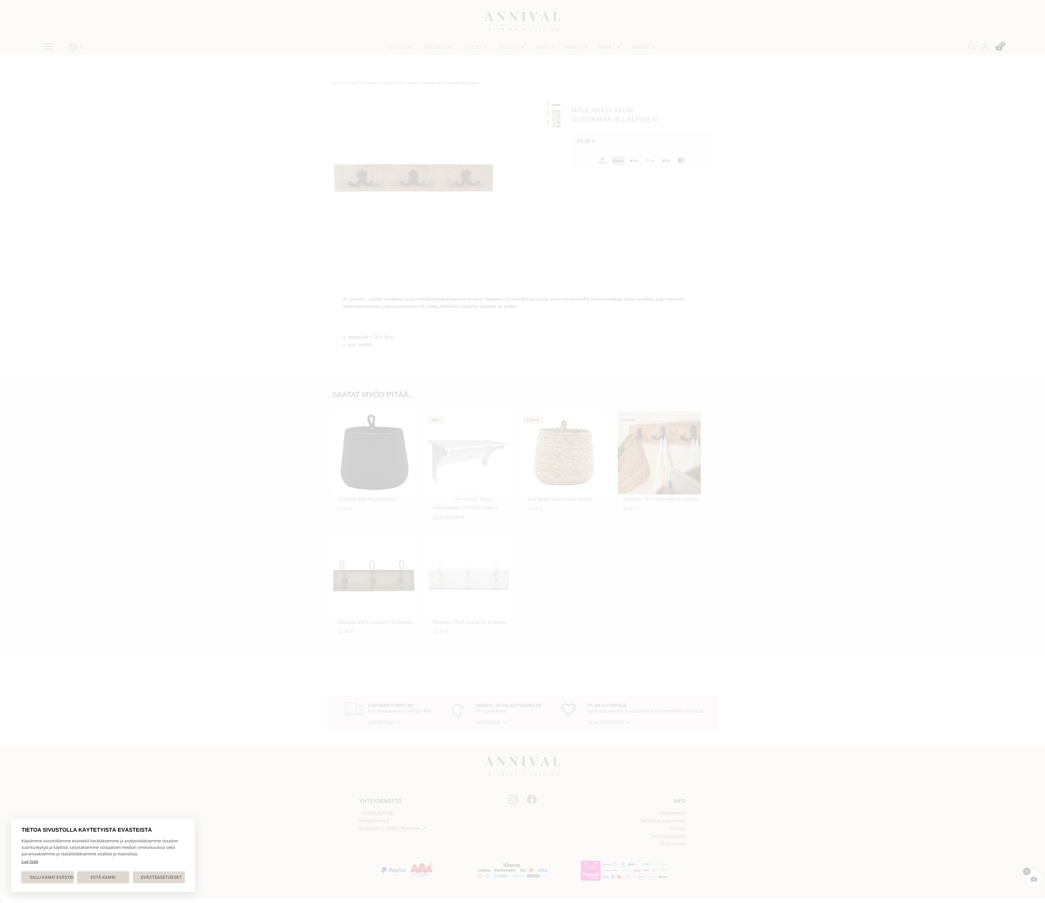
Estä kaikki (103, 877)
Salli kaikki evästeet (51, 877)
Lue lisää (29, 861)
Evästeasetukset (161, 877)
